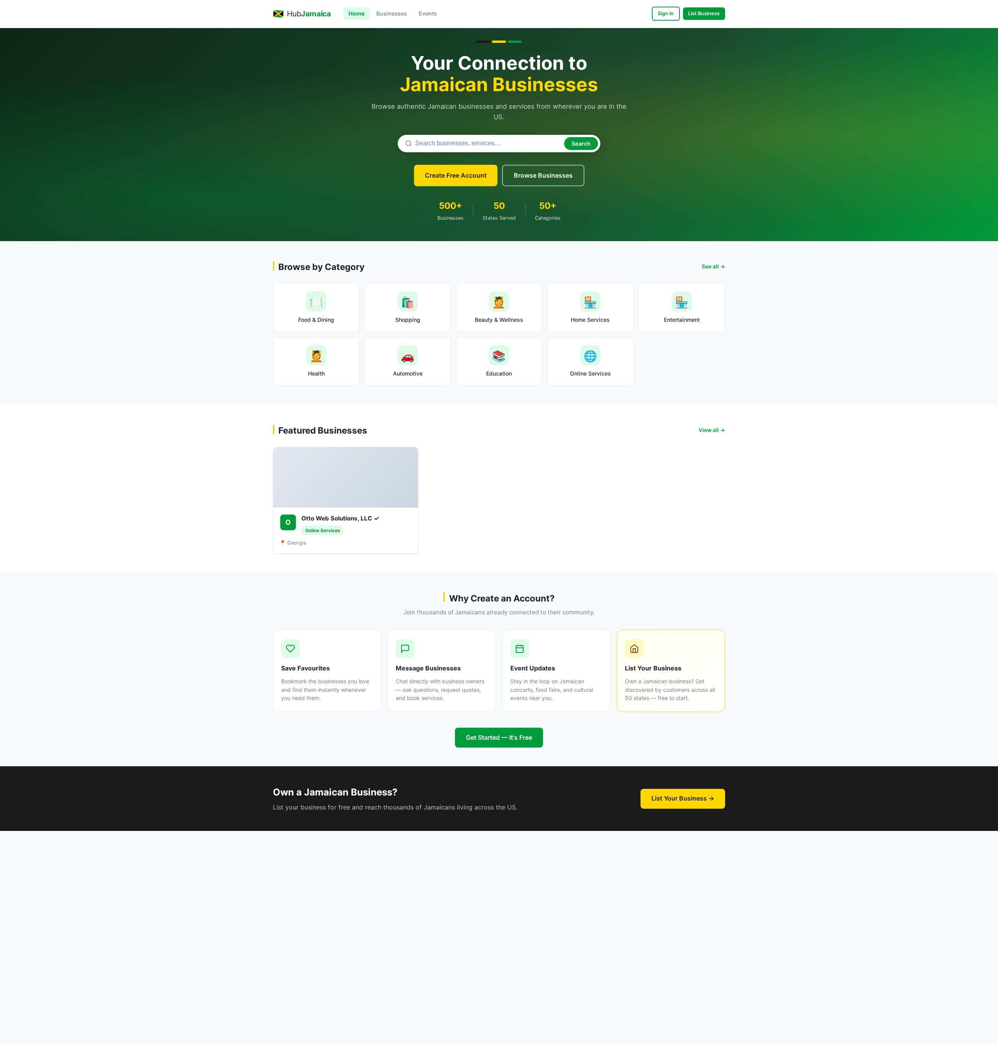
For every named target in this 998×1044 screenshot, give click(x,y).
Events (428, 13)
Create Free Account (456, 175)
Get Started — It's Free (499, 737)
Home (357, 13)
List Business (704, 13)
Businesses (391, 13)
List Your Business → (682, 798)
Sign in (666, 13)
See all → (713, 266)
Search (581, 143)
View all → (712, 430)
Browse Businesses (543, 175)
